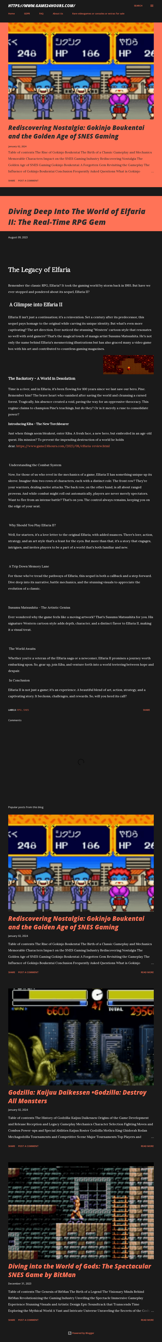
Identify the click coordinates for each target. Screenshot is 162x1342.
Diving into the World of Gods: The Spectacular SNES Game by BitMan (79, 1270)
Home (11, 13)
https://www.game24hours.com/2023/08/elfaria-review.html (63, 446)
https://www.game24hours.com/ (41, 5)
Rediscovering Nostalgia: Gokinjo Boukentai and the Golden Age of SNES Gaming (76, 131)
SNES (26, 709)
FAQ (41, 13)
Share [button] (11, 180)
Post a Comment (28, 180)
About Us (58, 13)
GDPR (27, 13)
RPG (19, 709)
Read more (147, 972)
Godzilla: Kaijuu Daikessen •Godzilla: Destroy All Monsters (77, 1096)
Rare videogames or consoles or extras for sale (98, 13)
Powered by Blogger (83, 1333)
